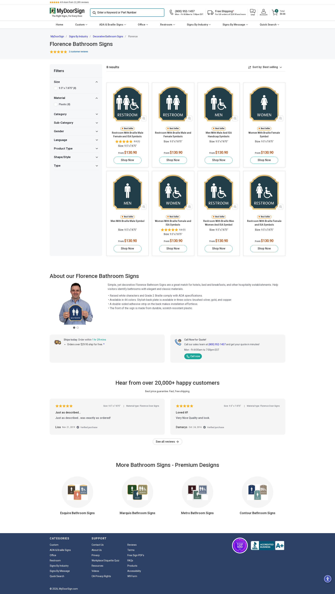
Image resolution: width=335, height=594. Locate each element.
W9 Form (132, 576)
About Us (97, 550)
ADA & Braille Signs (111, 24)
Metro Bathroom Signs (197, 513)
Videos (95, 571)
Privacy (96, 555)
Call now (195, 356)
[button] (253, 12)
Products (132, 565)
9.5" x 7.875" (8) (67, 88)
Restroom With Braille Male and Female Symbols (173, 134)
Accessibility (134, 571)
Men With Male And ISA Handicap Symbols (219, 134)
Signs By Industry (197, 24)
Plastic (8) (64, 104)
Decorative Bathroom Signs (108, 36)
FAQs (130, 560)
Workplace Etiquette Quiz (105, 560)
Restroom (166, 24)
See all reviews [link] (166, 441)
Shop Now (127, 160)
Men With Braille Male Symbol (127, 221)
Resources (97, 565)
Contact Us (98, 544)
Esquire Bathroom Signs (77, 513)
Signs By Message (234, 24)
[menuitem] (59, 25)
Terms (131, 550)
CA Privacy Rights (101, 576)
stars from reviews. (74, 2)
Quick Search (268, 24)
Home (59, 24)
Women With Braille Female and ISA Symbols (173, 223)
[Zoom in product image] (144, 118)
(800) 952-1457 (217, 344)
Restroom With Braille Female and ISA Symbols (264, 223)
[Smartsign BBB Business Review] (267, 545)
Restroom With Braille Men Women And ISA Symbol (218, 223)
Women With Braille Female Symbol (264, 134)
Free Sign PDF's (135, 555)
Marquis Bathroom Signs (137, 513)
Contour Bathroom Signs (257, 513)
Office (141, 24)
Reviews (132, 544)
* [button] (104, 344)
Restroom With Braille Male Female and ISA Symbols (127, 134)
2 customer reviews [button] (78, 51)
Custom (80, 24)
